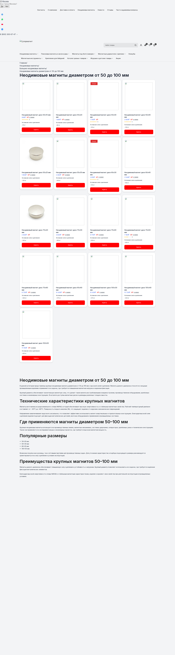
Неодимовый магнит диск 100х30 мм (103, 289)
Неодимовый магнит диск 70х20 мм (35, 231)
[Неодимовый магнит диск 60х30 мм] (104, 153)
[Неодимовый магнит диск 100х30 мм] (104, 269)
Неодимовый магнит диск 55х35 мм (70, 172)
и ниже (31, 117)
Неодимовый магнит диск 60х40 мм (137, 173)
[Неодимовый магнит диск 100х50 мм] (36, 324)
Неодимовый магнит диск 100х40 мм (137, 289)
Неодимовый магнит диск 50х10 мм (36, 115)
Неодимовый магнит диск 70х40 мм (103, 231)
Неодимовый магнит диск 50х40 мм (137, 116)
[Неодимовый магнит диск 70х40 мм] (104, 211)
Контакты (41, 10)
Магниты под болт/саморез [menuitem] (83, 54)
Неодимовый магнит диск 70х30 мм (69, 231)
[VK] (2, 29)
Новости (101, 10)
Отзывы (110, 10)
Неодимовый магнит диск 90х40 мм (69, 289)
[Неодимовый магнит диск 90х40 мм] (70, 269)
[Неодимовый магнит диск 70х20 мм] (36, 211)
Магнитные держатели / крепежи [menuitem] (111, 54)
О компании (52, 10)
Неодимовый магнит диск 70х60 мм (35, 289)
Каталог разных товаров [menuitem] (76, 58)
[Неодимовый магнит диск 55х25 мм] (36, 153)
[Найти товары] (135, 45)
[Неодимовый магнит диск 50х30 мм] (104, 96)
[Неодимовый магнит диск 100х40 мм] (138, 269)
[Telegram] (2, 14)
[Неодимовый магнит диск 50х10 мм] (36, 96)
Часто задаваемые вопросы (127, 10)
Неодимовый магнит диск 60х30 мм (103, 173)
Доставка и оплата (67, 10)
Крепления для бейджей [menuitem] (54, 58)
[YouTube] (2, 24)
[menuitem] (41, 10)
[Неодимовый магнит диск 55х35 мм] (70, 153)
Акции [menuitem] (118, 58)
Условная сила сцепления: (31, 122)
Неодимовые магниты (86, 10)
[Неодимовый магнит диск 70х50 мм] (138, 211)
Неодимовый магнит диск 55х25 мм (36, 172)
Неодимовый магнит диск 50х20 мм (69, 116)
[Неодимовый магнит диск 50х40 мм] (138, 96)
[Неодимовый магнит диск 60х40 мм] (138, 153)
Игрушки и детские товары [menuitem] (101, 58)
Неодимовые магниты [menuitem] (28, 54)
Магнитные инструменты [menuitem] (31, 58)
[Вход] (141, 45)
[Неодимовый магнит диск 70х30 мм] (70, 211)
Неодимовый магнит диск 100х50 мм (35, 344)
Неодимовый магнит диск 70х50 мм (137, 231)
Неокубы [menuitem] (132, 54)
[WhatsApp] (2, 19)
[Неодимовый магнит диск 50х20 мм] (70, 96)
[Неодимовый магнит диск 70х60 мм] (36, 269)
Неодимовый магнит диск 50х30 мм (103, 116)
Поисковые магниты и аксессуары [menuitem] (54, 54)
